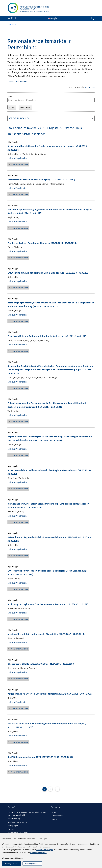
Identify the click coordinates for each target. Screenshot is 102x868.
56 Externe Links (71, 128)
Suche (9, 96)
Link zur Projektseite (17, 158)
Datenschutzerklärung (39, 853)
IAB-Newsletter (57, 815)
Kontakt (54, 819)
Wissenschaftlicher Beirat (18, 832)
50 (89, 87)
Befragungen (12, 825)
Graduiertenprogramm (17, 822)
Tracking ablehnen (32, 864)
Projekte (11, 829)
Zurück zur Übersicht (17, 81)
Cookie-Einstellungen (44, 850)
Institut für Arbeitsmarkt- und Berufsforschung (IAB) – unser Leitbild (26, 813)
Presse (54, 812)
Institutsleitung (13, 818)
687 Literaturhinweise (22, 128)
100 (93, 87)
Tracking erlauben (11, 864)
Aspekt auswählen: (19, 118)
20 (86, 87)
